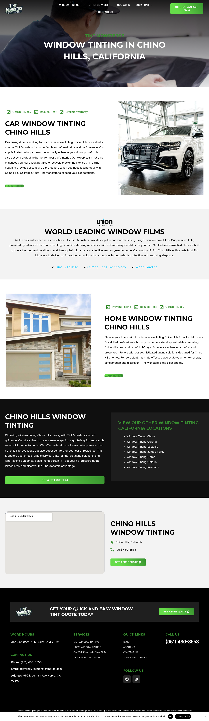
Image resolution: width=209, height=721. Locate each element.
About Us (129, 647)
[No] (205, 716)
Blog (126, 641)
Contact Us (105, 12)
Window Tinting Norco (141, 456)
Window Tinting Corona (142, 441)
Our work (123, 5)
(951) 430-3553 (182, 641)
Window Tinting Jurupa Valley (145, 451)
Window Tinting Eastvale (142, 446)
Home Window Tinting (87, 647)
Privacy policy (183, 716)
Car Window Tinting (86, 641)
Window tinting (69, 5)
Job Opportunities (135, 657)
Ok (170, 716)
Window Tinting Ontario (142, 462)
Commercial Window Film (89, 652)
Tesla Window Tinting (87, 657)
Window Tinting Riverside (143, 467)
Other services (98, 5)
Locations (142, 5)
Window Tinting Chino (141, 436)
